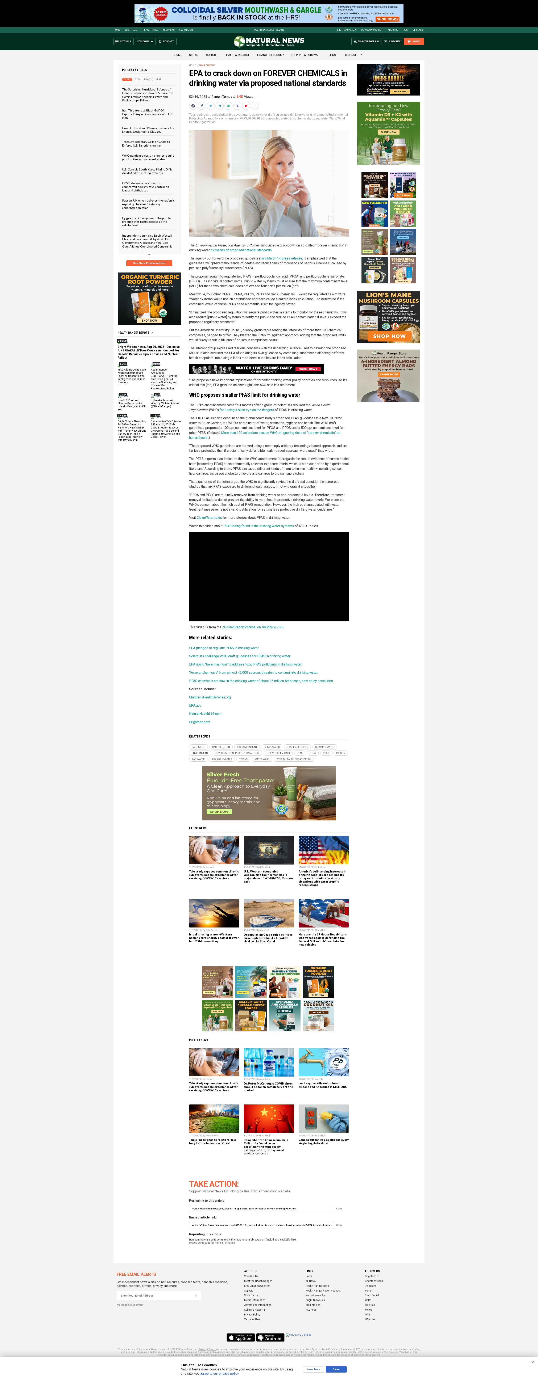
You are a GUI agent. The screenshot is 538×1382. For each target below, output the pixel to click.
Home (116, 30)
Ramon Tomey (221, 97)
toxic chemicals (300, 118)
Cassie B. (210, 867)
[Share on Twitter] (211, 106)
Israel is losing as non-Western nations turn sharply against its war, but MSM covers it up (214, 938)
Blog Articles (313, 1304)
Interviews (168, 30)
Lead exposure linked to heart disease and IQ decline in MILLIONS (323, 1085)
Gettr (368, 1300)
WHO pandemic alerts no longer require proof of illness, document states (148, 157)
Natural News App (316, 1295)
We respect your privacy (130, 1304)
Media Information (254, 1300)
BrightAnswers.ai (346, 30)
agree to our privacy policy (219, 1373)
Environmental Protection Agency (237, 753)
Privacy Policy (252, 1314)
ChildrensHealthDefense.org (210, 697)
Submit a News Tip (254, 1309)
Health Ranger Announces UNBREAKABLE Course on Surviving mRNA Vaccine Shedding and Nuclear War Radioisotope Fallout (164, 379)
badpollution (220, 114)
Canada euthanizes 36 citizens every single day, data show (324, 1141)
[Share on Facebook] (202, 106)
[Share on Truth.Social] (237, 106)
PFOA (252, 118)
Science (332, 54)
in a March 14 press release (281, 258)
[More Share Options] (255, 106)
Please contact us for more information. (212, 1242)
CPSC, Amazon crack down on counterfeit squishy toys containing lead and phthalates (145, 186)
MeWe (368, 1309)
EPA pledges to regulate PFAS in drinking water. (224, 648)
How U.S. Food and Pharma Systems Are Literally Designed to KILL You (148, 129)
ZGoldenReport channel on (252, 627)
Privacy (203, 1349)
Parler (368, 1290)
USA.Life (370, 1319)
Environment (207, 65)
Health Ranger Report (133, 332)
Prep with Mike (150, 30)
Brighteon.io (372, 1276)
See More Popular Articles (149, 263)
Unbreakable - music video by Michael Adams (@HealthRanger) (165, 403)
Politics (193, 54)
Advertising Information (258, 1304)
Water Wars (328, 118)
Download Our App (372, 30)
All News (311, 1281)
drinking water (299, 114)
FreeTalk (370, 1304)
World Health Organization (294, 759)
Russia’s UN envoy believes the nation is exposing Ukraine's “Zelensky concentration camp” (148, 204)
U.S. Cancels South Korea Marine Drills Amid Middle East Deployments (147, 170)
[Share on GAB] (228, 106)
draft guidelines (278, 114)
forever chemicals (227, 118)
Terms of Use (252, 1319)
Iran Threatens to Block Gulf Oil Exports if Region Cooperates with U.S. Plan (147, 114)
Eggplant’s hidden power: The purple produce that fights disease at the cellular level (146, 221)
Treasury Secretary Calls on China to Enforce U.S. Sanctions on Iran (146, 143)
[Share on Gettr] (246, 106)
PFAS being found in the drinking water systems (258, 526)
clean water (259, 114)
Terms (212, 1349)
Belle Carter (320, 867)
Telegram (370, 1285)
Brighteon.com (199, 722)
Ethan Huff (265, 867)
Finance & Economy (270, 54)
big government (239, 114)
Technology (353, 54)
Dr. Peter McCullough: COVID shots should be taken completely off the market (268, 1087)
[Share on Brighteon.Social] (193, 106)
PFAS (243, 118)
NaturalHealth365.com (205, 714)
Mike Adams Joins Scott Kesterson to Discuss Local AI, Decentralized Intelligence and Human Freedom (132, 376)
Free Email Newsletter (257, 1285)
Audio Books (186, 30)
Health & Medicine (237, 54)
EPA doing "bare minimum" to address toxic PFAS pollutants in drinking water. (245, 664)
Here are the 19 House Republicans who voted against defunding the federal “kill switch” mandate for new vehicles (323, 939)
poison (270, 118)
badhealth (203, 114)
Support (248, 1290)
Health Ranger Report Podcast (323, 1290)
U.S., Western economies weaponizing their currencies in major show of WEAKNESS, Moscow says (268, 876)
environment (318, 114)
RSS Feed (311, 1309)
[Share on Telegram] (220, 106)
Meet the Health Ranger (258, 1281)
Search (420, 30)
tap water (282, 118)
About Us (393, 30)
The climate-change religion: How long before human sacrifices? (212, 1141)
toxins (315, 118)
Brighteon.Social (374, 1281)
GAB (367, 1314)
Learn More (313, 1369)
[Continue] (196, 1295)
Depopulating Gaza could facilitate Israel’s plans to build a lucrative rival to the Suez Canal (268, 938)
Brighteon (131, 30)
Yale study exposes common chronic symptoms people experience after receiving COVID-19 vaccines (214, 875)
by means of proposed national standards (241, 250)
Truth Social (372, 1295)
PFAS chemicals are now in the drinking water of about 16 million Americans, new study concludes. (261, 681)
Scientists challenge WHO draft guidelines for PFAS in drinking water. (240, 656)
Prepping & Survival (305, 54)
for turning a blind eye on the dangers (247, 410)
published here (233, 1355)
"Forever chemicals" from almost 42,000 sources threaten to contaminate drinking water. (253, 673)
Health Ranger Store (317, 1285)
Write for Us (251, 1295)
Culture (211, 54)
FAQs (404, 30)
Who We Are (251, 1276)
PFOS (261, 118)
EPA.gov (195, 705)
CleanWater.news (209, 518)
